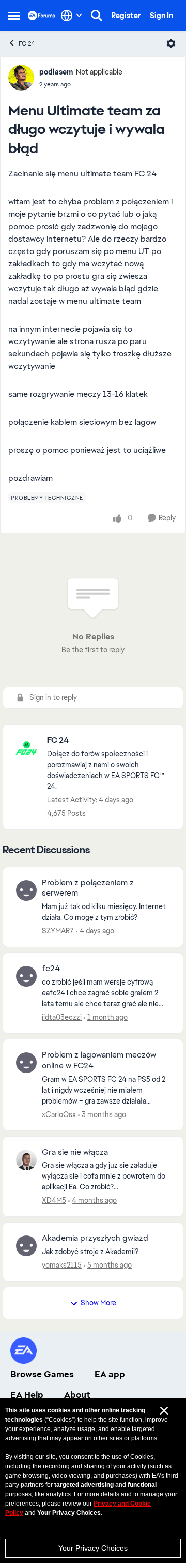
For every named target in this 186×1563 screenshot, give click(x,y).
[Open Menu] (171, 43)
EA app (110, 1374)
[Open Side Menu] (14, 15)
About (77, 1395)
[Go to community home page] (41, 15)
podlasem (56, 72)
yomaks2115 (62, 1265)
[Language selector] (71, 15)
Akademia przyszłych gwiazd (95, 1238)
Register (126, 15)
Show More (98, 1302)
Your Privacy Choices (93, 1548)
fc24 (51, 968)
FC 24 (27, 43)
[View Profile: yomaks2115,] (26, 1245)
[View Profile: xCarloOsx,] (26, 1062)
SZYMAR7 (58, 930)
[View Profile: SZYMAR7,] (26, 890)
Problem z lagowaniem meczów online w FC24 (99, 1060)
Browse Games (42, 1374)
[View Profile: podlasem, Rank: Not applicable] (21, 78)
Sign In (161, 15)
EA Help (26, 1395)
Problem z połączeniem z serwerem (88, 888)
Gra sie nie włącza (75, 1152)
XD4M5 (54, 1200)
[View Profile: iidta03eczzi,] (26, 976)
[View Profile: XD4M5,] (26, 1160)
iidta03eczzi (62, 1017)
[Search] (96, 15)
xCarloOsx (59, 1114)
